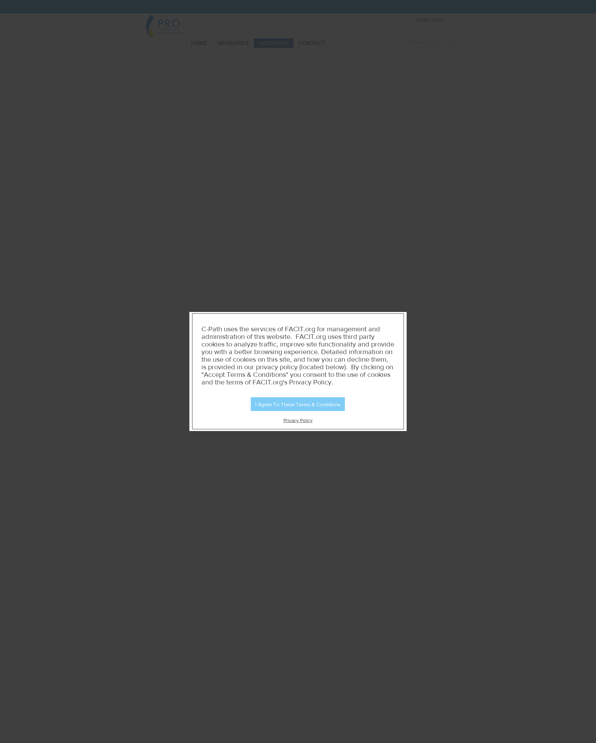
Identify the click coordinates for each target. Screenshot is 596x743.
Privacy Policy (298, 420)
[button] (298, 404)
